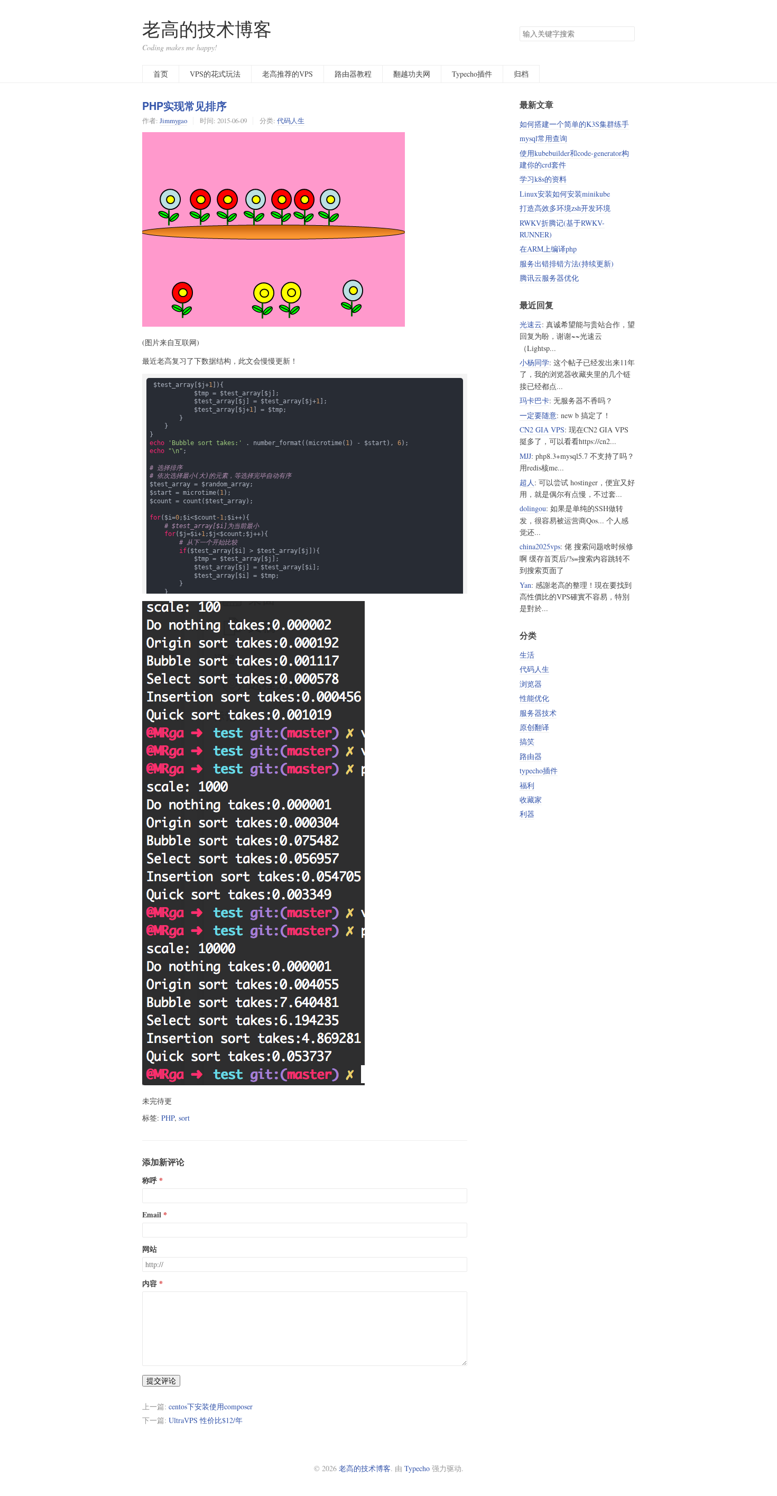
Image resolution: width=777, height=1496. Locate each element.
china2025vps (540, 546)
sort (184, 1118)
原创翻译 (534, 727)
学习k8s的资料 (543, 179)
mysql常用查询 (543, 138)
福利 (527, 785)
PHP (167, 1118)
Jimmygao (173, 120)
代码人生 (290, 120)
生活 (527, 655)
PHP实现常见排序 (184, 105)
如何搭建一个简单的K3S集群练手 (574, 124)
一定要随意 (538, 415)
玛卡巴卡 (534, 400)
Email (151, 1215)
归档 (521, 74)
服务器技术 (538, 713)
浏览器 (531, 684)
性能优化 (534, 698)
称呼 (149, 1180)
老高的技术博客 (207, 28)
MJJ (525, 456)
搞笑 (527, 741)
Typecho (417, 1468)
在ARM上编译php (548, 249)
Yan (525, 585)
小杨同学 (534, 362)
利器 (527, 814)
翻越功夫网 (411, 74)
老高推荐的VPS (287, 74)
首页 (160, 74)
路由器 (531, 756)
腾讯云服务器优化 (549, 278)
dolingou (533, 508)
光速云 (531, 324)
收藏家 (531, 800)
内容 (149, 1283)
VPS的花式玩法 (215, 74)
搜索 (626, 33)
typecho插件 (539, 770)
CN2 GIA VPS (542, 429)
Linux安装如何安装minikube (565, 194)
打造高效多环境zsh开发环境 (565, 208)
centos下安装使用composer (211, 1406)
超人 (527, 482)
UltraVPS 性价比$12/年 (206, 1420)
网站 (149, 1249)
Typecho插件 (472, 74)
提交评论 (161, 1380)
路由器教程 (353, 74)
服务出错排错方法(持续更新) (567, 263)
